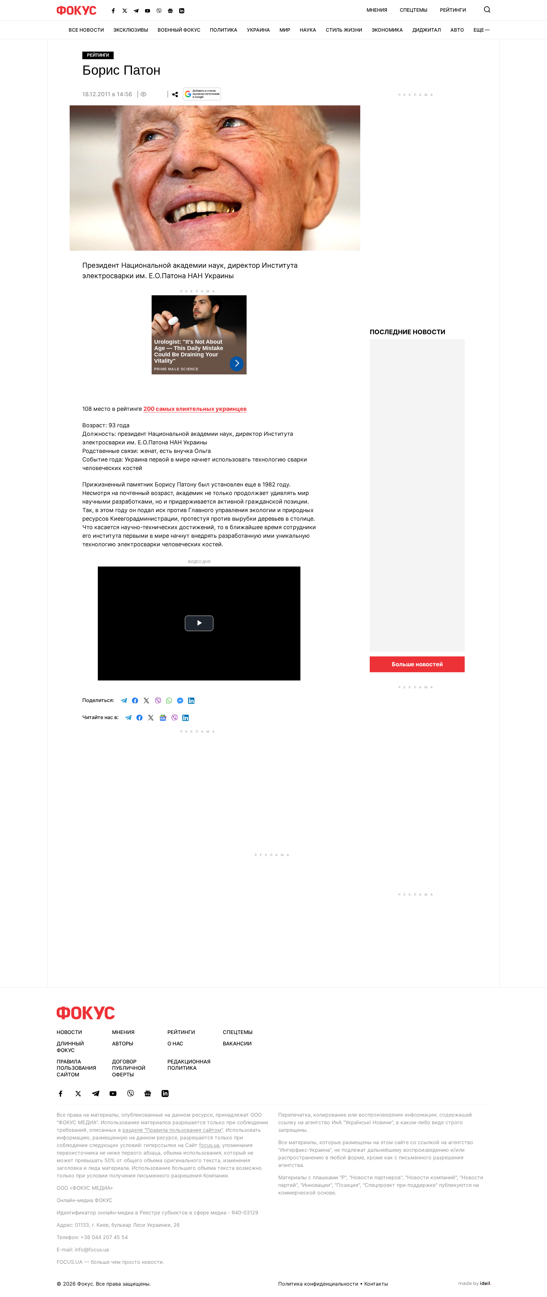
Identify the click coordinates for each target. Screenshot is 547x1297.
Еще (479, 30)
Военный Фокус (179, 30)
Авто (457, 30)
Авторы (122, 1043)
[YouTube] (147, 10)
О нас (175, 1043)
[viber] (130, 1093)
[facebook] (60, 1093)
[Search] (487, 9)
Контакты (376, 1284)
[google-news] (148, 1093)
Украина (258, 30)
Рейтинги (453, 10)
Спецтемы (413, 10)
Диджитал (426, 30)
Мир (285, 30)
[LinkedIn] (181, 10)
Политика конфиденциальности (318, 1284)
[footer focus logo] (86, 1012)
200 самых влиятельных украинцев (195, 408)
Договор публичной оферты (128, 1068)
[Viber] (159, 10)
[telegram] (95, 1093)
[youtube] (113, 1093)
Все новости (86, 30)
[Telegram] (136, 10)
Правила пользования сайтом (76, 1068)
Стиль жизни (344, 30)
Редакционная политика (189, 1064)
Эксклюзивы (130, 30)
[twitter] (78, 1093)
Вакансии (237, 1043)
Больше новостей (417, 664)
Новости (69, 1032)
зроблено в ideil (475, 1283)
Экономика (387, 30)
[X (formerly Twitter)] (124, 10)
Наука (308, 30)
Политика (223, 30)
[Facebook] (113, 10)
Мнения (377, 10)
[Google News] (170, 10)
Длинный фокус (70, 1046)
